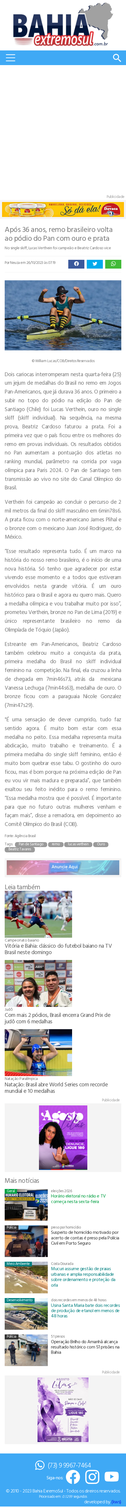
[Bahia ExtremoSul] (63, 24)
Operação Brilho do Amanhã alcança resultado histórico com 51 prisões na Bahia (85, 1347)
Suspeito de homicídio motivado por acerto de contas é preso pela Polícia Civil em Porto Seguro (85, 1237)
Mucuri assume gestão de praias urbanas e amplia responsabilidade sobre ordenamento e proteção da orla (83, 1276)
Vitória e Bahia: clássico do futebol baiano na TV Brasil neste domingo (58, 948)
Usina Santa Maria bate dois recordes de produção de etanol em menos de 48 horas (85, 1310)
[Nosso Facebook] (73, 1477)
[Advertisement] (63, 131)
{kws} (116, 1501)
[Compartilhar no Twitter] (95, 264)
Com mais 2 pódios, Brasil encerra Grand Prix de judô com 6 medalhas (57, 1017)
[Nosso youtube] (112, 1477)
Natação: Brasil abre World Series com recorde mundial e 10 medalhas (56, 1087)
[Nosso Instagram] (92, 1477)
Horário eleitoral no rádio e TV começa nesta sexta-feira (78, 1198)
